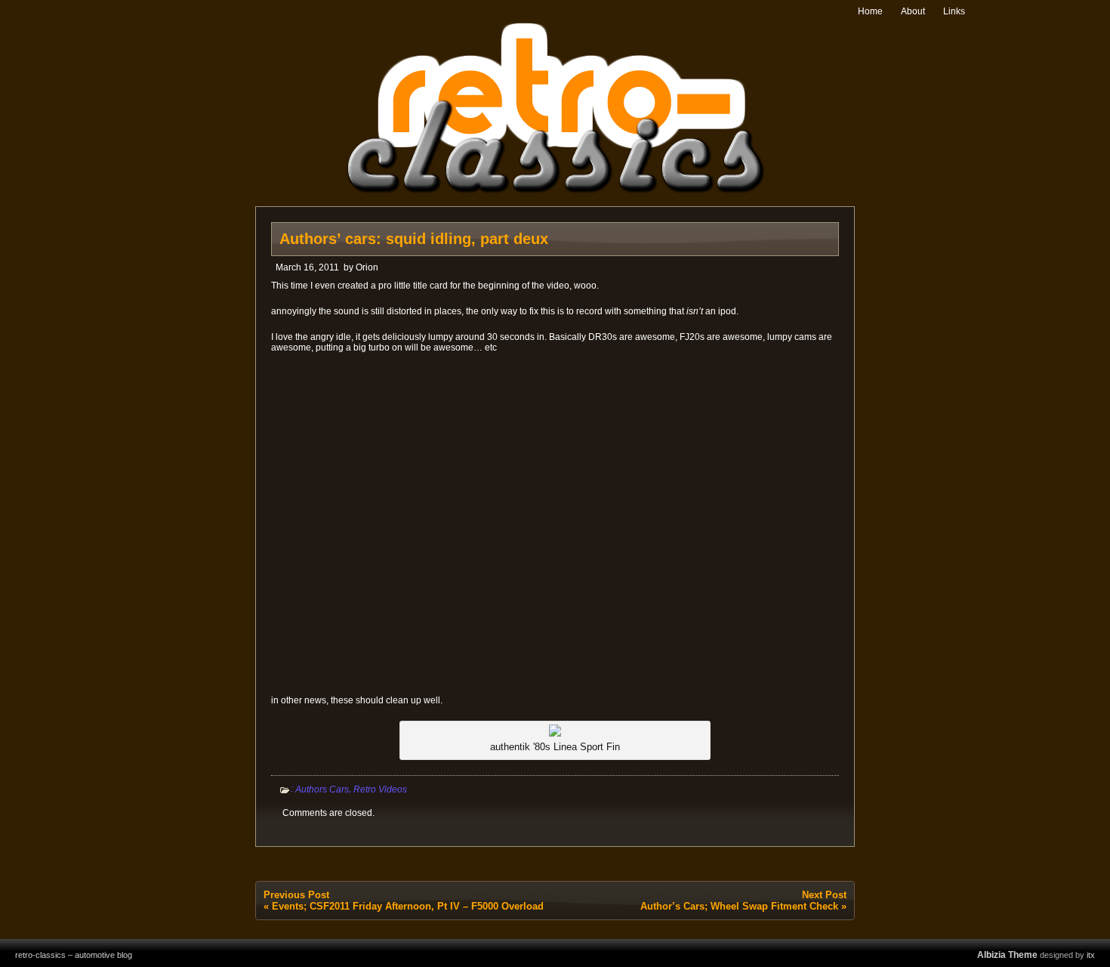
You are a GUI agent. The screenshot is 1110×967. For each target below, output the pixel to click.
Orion (367, 267)
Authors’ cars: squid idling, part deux (413, 238)
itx (1091, 954)
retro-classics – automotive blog (73, 954)
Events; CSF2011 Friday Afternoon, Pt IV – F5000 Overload (408, 906)
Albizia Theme (1007, 954)
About (913, 11)
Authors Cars (322, 789)
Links (954, 11)
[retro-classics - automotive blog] (555, 191)
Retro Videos (380, 789)
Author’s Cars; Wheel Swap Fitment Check (739, 906)
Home (870, 11)
